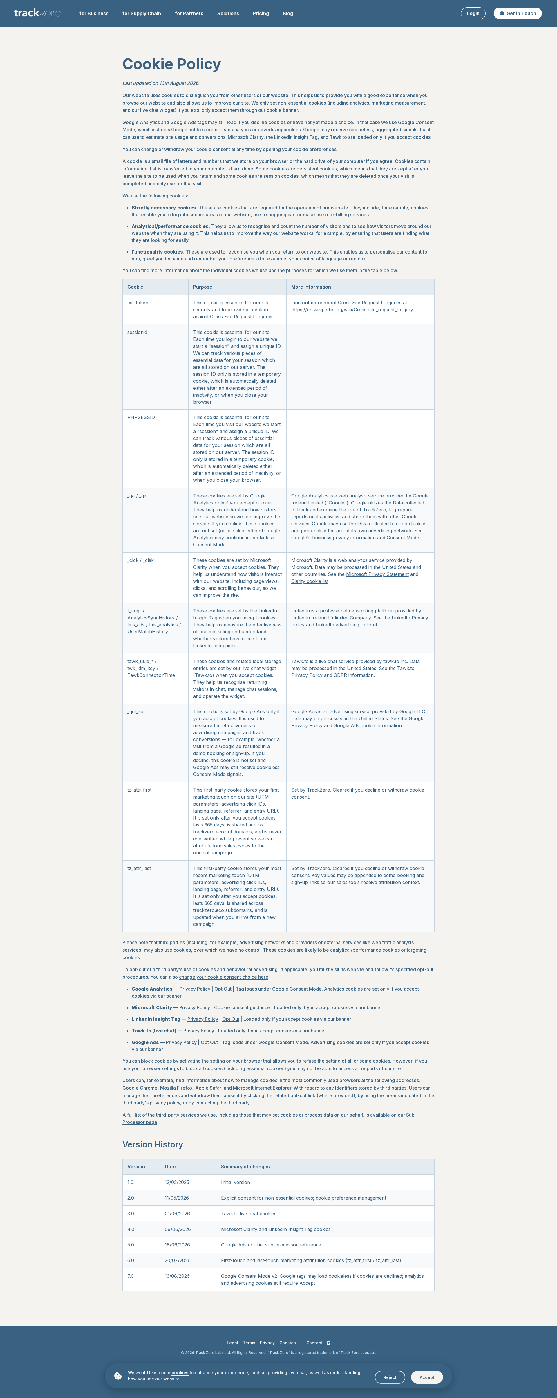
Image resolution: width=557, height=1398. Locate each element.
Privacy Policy (195, 989)
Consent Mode (403, 537)
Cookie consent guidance (242, 1007)
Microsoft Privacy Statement (377, 574)
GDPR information (354, 675)
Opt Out (223, 989)
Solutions (228, 13)
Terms (249, 1342)
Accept (427, 1377)
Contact (314, 1342)
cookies (180, 1372)
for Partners (189, 13)
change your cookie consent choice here (223, 977)
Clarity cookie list (309, 581)
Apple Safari (209, 1088)
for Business (93, 13)
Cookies (287, 1342)
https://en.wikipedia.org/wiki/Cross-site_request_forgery (352, 309)
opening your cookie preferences (300, 149)
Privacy (267, 1342)
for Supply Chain (141, 13)
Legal (232, 1342)
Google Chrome (140, 1088)
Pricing (261, 13)
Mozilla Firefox (176, 1088)
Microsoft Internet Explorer (262, 1088)
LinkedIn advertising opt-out (346, 625)
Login (473, 13)
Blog (288, 13)
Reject (390, 1377)
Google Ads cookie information (368, 725)
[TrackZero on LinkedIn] (328, 1342)
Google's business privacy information (333, 537)
